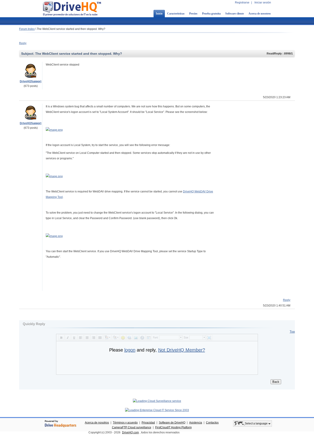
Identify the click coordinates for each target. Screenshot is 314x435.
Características (176, 13)
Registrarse (242, 2)
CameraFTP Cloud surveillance (131, 427)
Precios (193, 13)
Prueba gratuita (211, 13)
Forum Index (27, 29)
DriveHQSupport (30, 81)
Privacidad (148, 422)
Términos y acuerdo (125, 422)
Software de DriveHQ (172, 422)
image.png (56, 130)
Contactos (212, 422)
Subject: (28, 53)
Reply (22, 43)
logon (129, 349)
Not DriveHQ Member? (181, 349)
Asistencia (195, 422)
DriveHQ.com (130, 432)
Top (292, 331)
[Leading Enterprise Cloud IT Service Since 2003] (157, 410)
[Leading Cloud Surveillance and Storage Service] (157, 401)
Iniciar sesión (262, 2)
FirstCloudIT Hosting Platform (173, 427)
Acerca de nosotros (259, 13)
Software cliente (234, 13)
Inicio (159, 13)
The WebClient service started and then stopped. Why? (71, 29)
